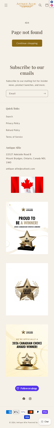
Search (9, 116)
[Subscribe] (44, 93)
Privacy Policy (13, 123)
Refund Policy (13, 130)
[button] (6, 5)
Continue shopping (27, 43)
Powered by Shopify (36, 422)
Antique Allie (21, 422)
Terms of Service (14, 137)
